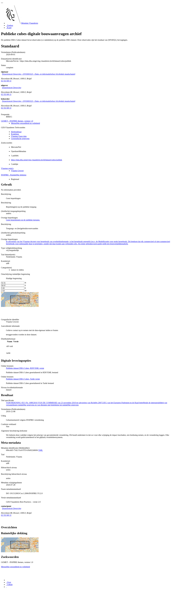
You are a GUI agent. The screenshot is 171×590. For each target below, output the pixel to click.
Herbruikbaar (16, 132)
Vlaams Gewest (17, 171)
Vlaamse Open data (19, 136)
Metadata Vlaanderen (29, 23)
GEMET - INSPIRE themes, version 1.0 (17, 121)
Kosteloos (15, 134)
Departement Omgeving (11, 88)
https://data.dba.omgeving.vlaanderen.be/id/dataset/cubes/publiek (36, 160)
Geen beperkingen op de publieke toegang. (23, 220)
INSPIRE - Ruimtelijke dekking (13, 175)
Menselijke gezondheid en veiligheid (25, 123)
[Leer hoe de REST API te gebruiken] (6, 587)
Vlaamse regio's (7, 168)
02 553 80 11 (6, 81)
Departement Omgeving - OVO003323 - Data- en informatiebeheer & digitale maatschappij (38, 74)
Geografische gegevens (20, 138)
